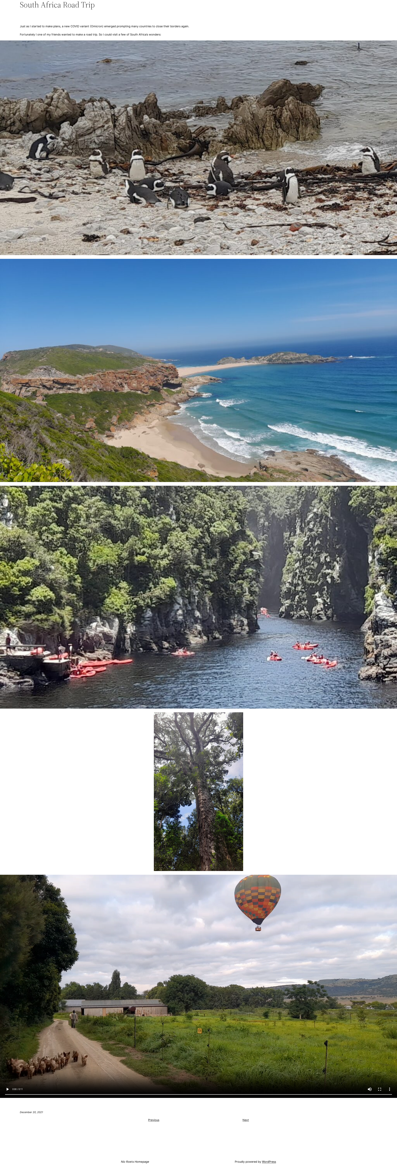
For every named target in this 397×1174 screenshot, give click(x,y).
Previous (153, 1120)
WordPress (269, 1161)
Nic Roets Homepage (135, 1161)
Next (246, 1120)
